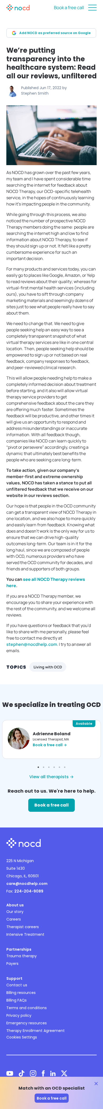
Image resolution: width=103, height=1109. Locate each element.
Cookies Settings (21, 1037)
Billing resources (21, 992)
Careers (13, 919)
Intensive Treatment (25, 934)
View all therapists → (51, 777)
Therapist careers (22, 926)
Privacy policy (18, 1015)
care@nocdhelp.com (27, 883)
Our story (15, 911)
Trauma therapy (21, 956)
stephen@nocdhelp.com (31, 644)
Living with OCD (48, 666)
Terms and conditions (26, 1007)
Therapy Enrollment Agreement (35, 1030)
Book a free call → (50, 745)
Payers (12, 963)
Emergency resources (26, 1023)
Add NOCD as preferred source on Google (55, 33)
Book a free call (69, 7)
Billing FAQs (16, 1000)
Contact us (16, 985)
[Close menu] (92, 7)
